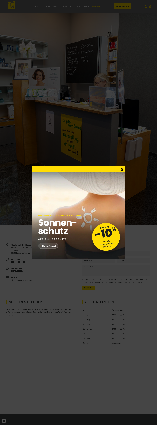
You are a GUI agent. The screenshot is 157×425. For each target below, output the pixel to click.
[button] (4, 421)
